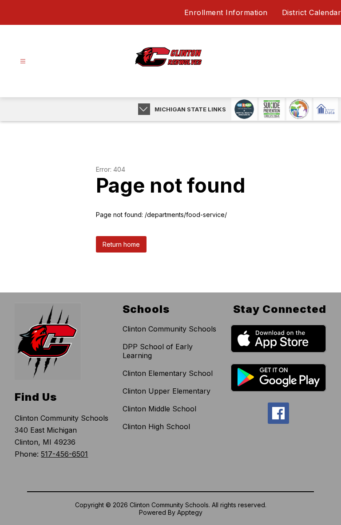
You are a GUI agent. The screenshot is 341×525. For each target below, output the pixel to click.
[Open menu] (23, 61)
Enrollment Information (226, 12)
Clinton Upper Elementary (166, 391)
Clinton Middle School (159, 408)
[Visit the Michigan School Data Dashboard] (325, 109)
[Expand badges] (144, 109)
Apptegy (189, 512)
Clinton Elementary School (168, 373)
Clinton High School (156, 426)
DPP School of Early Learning (158, 351)
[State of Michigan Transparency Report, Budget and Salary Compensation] (299, 109)
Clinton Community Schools (169, 328)
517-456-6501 (64, 454)
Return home (121, 244)
